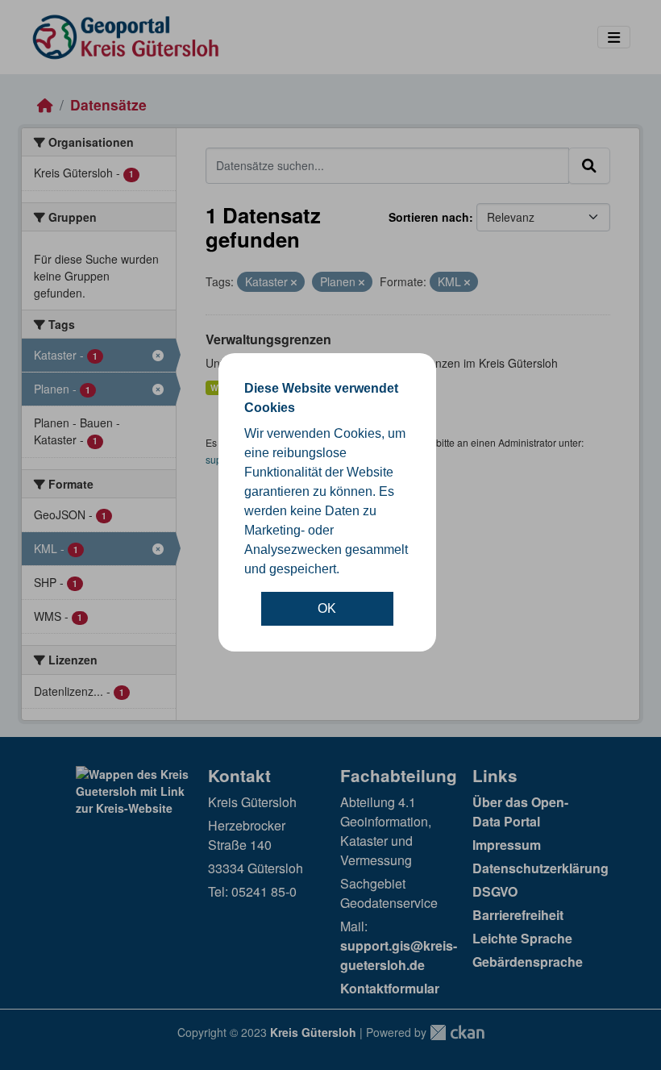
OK (327, 608)
